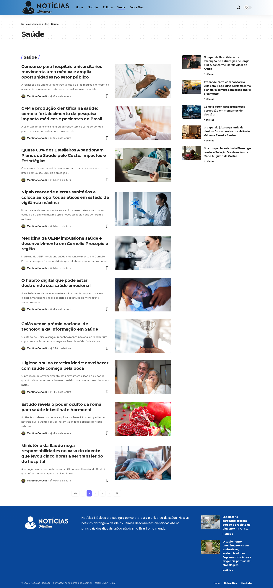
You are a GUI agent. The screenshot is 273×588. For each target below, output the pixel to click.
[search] (238, 7)
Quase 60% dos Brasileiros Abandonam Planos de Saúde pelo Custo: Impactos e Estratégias (63, 155)
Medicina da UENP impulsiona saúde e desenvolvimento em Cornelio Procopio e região (64, 243)
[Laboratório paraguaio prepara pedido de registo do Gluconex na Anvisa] (210, 522)
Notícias (209, 74)
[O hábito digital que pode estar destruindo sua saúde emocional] (143, 295)
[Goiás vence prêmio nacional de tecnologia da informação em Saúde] (143, 336)
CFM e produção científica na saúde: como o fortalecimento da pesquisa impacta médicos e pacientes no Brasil (61, 113)
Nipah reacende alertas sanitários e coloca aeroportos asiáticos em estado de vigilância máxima (65, 197)
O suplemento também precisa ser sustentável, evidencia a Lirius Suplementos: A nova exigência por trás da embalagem (236, 553)
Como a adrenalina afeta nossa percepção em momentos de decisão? (224, 110)
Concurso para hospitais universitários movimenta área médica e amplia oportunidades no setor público (61, 72)
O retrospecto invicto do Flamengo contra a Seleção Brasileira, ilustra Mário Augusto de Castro (227, 152)
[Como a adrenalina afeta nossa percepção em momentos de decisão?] (191, 112)
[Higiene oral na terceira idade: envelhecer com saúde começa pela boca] (143, 377)
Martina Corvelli (37, 96)
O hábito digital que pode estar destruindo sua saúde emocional (55, 283)
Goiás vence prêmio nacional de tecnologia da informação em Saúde (59, 326)
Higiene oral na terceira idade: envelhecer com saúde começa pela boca (64, 365)
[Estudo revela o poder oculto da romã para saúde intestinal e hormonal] (143, 419)
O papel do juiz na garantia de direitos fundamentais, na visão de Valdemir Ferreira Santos (227, 131)
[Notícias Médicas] (45, 7)
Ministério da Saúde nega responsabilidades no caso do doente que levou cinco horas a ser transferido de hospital (62, 453)
